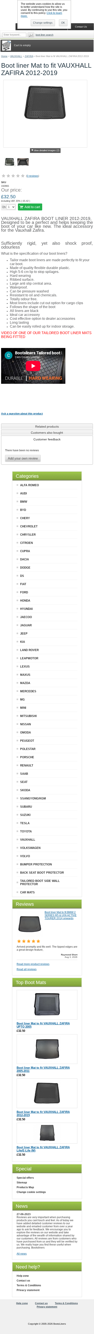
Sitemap (22, 1182)
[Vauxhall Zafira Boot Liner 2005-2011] (47, 1061)
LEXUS (25, 666)
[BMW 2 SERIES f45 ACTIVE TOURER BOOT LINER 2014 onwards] (30, 935)
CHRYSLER (28, 534)
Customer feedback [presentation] (47, 439)
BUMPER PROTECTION (36, 864)
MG (22, 699)
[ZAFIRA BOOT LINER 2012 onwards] (47, 1106)
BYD (23, 510)
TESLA (25, 823)
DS (22, 576)
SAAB (24, 773)
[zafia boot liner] (9, 162)
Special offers (25, 1177)
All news (22, 1253)
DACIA (24, 559)
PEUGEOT (27, 740)
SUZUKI (25, 815)
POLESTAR (27, 749)
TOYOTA (26, 831)
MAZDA (25, 683)
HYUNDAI (26, 608)
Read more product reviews (33, 964)
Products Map (25, 1187)
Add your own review (23, 458)
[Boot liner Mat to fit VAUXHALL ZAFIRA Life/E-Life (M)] (47, 1141)
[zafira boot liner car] (23, 162)
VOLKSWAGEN (30, 848)
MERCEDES (28, 691)
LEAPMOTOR (29, 658)
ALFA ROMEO (29, 485)
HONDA (25, 600)
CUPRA (25, 551)
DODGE (25, 567)
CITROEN (26, 543)
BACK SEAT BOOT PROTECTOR (42, 872)
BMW (23, 501)
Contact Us (81, 26)
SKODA (25, 790)
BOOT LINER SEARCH (44, 34)
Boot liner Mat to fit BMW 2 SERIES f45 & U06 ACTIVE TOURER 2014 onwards (61, 915)
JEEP (24, 633)
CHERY (25, 518)
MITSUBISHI (28, 716)
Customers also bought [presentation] (47, 432)
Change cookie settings (31, 1192)
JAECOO (26, 617)
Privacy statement (28, 1290)
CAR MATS (27, 892)
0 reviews (32, 175)
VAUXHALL (16, 56)
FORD (24, 592)
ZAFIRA (29, 56)
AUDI (23, 493)
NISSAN (25, 724)
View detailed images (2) (46, 150)
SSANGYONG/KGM (33, 798)
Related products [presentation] (47, 426)
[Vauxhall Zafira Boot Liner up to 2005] (47, 1017)
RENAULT (26, 765)
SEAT (24, 782)
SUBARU (26, 806)
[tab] (47, 426)
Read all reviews (27, 969)
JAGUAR (26, 625)
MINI (23, 707)
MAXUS (25, 674)
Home (4, 56)
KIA (22, 641)
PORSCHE (27, 757)
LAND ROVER (29, 650)
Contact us (23, 1280)
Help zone (23, 1275)
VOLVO (25, 856)
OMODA (25, 732)
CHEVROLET (29, 526)
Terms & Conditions (29, 1285)
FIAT (23, 584)
